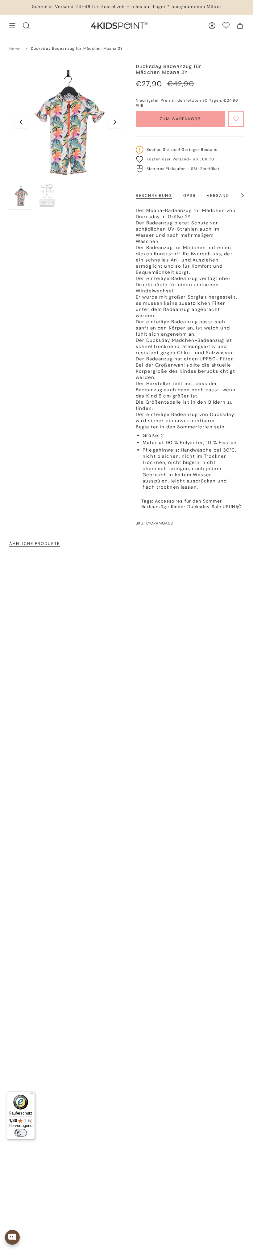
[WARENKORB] (240, 26)
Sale (217, 506)
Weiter (115, 122)
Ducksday (198, 506)
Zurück (21, 122)
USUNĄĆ (232, 506)
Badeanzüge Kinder (163, 506)
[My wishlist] (226, 25)
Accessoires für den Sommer (188, 501)
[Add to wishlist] (236, 119)
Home (15, 48)
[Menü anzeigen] (12, 26)
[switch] (21, 1132)
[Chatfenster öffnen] (12, 1237)
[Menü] (31, 1095)
